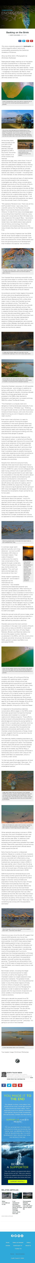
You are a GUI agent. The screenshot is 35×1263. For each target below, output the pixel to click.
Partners (12, 1254)
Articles (8, 1245)
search (33, 3)
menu (2, 3)
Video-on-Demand (18, 1242)
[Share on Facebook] (19, 41)
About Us (28, 1245)
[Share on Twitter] (23, 41)
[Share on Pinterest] (31, 41)
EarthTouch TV (17, 1245)
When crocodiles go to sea (6, 1203)
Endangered (14, 13)
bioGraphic (27, 46)
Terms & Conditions (20, 1254)
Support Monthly (17, 1181)
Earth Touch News (15, 35)
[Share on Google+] (27, 41)
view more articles (7, 1216)
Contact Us (18, 1248)
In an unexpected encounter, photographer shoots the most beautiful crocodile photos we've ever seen (17, 1207)
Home (7, 1242)
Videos (29, 1242)
